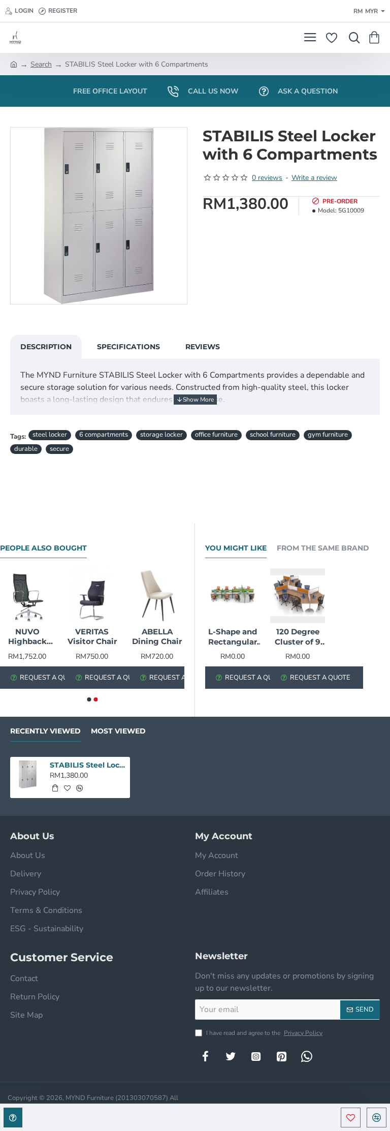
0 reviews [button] (267, 177)
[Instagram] (256, 1056)
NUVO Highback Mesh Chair (27, 637)
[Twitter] (230, 1056)
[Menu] (310, 37)
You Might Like (236, 548)
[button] (351, 1117)
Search (41, 64)
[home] (13, 63)
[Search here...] (352, 37)
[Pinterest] (281, 1056)
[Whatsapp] (307, 1056)
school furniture (273, 434)
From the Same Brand (323, 548)
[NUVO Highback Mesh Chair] (27, 595)
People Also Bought (43, 548)
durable (26, 448)
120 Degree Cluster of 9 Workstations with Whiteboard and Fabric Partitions (297, 637)
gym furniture (328, 434)
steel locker (49, 434)
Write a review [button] (314, 177)
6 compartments (103, 434)
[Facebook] (205, 1056)
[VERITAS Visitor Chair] (92, 595)
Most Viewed (118, 731)
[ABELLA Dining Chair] (156, 595)
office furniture (216, 434)
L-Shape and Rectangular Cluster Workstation (232, 637)
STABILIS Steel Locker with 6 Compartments (88, 765)
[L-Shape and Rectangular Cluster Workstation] (232, 595)
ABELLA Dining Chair (157, 637)
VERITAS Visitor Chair (92, 637)
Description (46, 346)
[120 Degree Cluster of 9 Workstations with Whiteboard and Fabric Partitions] (297, 595)
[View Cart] (376, 37)
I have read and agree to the (263, 1033)
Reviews (202, 346)
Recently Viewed (45, 731)
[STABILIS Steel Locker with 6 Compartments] (28, 774)
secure (59, 448)
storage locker (161, 434)
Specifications (128, 346)
